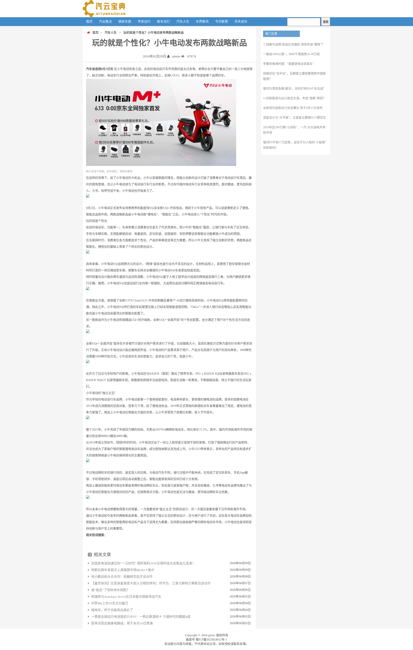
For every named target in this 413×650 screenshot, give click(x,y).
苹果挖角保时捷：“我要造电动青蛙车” (288, 63)
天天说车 (240, 21)
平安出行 (144, 21)
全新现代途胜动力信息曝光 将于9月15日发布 (293, 108)
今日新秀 (221, 21)
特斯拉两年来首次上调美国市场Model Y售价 (122, 570)
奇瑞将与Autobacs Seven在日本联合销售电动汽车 (126, 596)
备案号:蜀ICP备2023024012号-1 (206, 639)
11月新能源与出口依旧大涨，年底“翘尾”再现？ (294, 98)
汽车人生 (182, 21)
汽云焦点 (105, 21)
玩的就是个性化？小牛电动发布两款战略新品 (153, 32)
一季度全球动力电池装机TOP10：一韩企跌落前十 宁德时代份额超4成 (140, 616)
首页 (89, 21)
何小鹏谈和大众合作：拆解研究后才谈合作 (122, 576)
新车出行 (163, 21)
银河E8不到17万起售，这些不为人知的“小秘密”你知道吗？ (294, 145)
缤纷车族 (124, 21)
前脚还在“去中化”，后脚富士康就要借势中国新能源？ (294, 76)
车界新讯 (202, 21)
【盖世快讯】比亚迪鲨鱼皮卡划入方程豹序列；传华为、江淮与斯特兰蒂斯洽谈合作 (151, 583)
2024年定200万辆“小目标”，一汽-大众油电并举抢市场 (294, 130)
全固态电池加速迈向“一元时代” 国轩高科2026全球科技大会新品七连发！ (143, 563)
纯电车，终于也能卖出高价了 (112, 610)
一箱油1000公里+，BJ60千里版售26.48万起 (291, 54)
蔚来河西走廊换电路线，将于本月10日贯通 (122, 623)
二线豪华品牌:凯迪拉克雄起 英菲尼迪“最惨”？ (294, 44)
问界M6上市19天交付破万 (109, 603)
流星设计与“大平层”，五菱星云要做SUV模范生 (294, 117)
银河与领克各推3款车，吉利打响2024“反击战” (293, 88)
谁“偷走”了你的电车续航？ (110, 590)
